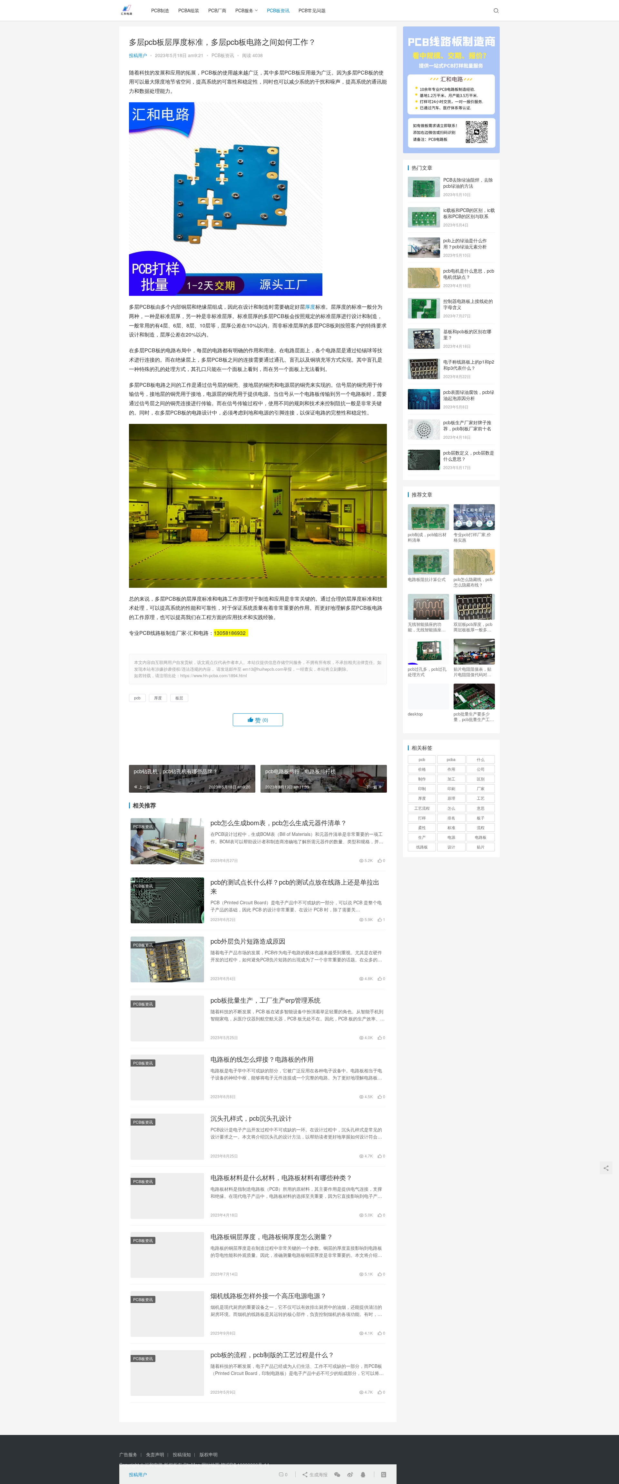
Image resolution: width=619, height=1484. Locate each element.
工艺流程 (422, 808)
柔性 (422, 827)
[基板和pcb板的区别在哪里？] (424, 332)
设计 (451, 846)
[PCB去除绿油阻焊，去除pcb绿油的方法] (424, 180)
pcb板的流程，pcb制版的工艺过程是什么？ (272, 1354)
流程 (481, 827)
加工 (451, 778)
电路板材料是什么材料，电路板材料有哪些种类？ (281, 1177)
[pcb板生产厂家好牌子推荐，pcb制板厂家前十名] (424, 423)
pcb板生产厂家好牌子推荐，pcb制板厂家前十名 (467, 425)
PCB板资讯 (278, 10)
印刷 (451, 788)
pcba (451, 759)
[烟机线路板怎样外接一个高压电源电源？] (167, 1314)
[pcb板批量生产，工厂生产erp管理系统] (167, 1018)
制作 (422, 778)
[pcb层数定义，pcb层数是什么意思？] (424, 453)
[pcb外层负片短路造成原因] (167, 959)
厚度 (310, 306)
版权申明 (209, 1454)
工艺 (481, 798)
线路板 (422, 846)
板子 (481, 817)
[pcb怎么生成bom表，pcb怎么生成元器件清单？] (167, 841)
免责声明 (155, 1454)
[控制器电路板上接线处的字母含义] (424, 301)
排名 (451, 817)
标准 (451, 827)
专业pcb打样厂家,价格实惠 (472, 537)
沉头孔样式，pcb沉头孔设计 (251, 1118)
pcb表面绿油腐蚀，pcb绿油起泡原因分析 (468, 395)
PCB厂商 (217, 10)
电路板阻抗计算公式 (427, 579)
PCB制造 (160, 10)
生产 (422, 837)
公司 (481, 769)
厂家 (481, 788)
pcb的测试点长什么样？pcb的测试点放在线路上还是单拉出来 (295, 886)
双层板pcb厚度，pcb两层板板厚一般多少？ (473, 626)
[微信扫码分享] (337, 1474)
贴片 (481, 846)
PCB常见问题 (312, 10)
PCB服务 (244, 10)
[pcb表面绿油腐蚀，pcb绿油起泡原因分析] (424, 392)
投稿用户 (138, 55)
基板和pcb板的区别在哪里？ (467, 334)
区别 (481, 778)
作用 (451, 769)
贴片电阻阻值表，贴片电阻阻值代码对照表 (472, 671)
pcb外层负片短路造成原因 (248, 941)
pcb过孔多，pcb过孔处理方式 (427, 671)
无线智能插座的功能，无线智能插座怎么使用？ (427, 626)
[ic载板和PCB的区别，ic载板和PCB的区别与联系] (424, 210)
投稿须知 (182, 1454)
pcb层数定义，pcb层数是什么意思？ (468, 455)
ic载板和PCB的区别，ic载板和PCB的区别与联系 (469, 213)
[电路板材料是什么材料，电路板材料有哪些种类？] (167, 1196)
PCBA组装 (188, 10)
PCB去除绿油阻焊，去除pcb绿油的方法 (468, 182)
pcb (137, 697)
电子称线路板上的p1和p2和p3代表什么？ (468, 364)
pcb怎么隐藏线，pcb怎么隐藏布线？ (473, 582)
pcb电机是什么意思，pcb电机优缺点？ (468, 273)
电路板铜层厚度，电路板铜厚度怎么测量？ (272, 1236)
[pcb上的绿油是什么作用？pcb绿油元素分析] (424, 241)
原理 (451, 798)
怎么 (451, 808)
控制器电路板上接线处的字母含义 (468, 304)
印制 (422, 788)
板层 (179, 697)
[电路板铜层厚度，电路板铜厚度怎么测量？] (167, 1255)
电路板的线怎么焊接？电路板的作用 (262, 1059)
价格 (422, 769)
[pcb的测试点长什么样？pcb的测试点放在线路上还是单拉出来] (167, 900)
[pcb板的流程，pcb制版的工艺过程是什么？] (167, 1373)
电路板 (480, 837)
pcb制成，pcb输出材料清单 (427, 537)
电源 (451, 837)
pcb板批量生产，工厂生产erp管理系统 (265, 1000)
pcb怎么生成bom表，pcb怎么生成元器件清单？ (279, 822)
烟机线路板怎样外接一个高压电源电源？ (269, 1295)
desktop (415, 714)
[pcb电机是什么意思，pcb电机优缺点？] (424, 271)
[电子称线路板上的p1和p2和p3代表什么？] (424, 362)
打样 (422, 817)
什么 (481, 759)
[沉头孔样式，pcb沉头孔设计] (167, 1136)
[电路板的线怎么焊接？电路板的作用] (167, 1077)
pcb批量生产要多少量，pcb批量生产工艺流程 (474, 716)
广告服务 (128, 1454)
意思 (481, 808)
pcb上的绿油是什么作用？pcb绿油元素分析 (465, 243)
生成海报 (318, 1474)
